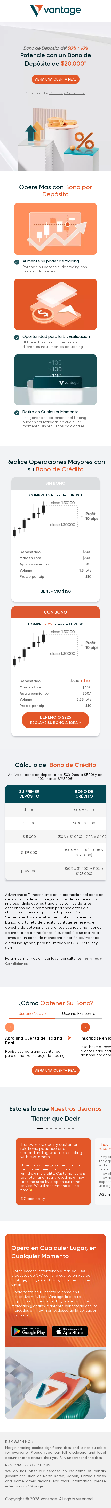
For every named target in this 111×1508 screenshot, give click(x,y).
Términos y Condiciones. (67, 93)
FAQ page (34, 1486)
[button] (40, 1128)
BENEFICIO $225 (55, 720)
